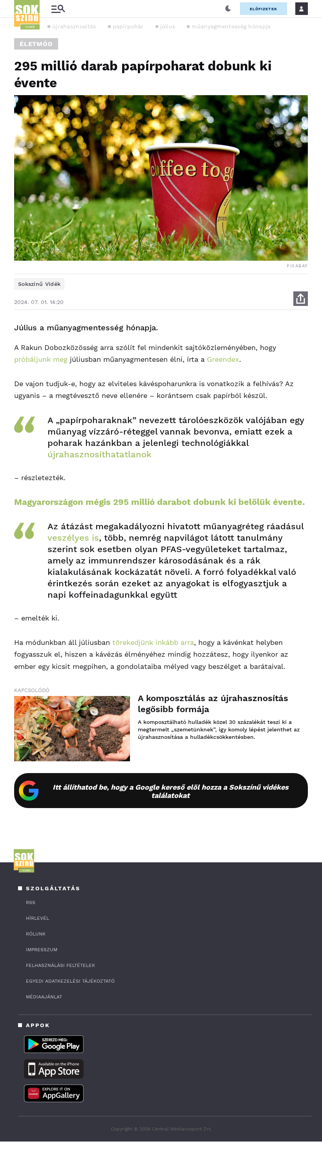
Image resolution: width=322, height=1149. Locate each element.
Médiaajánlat (44, 997)
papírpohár (128, 26)
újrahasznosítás (74, 26)
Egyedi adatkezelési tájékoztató (70, 981)
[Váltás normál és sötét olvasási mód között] (228, 8)
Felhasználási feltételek (60, 965)
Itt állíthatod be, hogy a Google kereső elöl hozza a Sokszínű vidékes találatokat (171, 791)
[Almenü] (58, 9)
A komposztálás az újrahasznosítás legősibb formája (213, 703)
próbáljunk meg (41, 359)
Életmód (36, 44)
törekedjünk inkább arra (153, 642)
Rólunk (36, 934)
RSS (30, 902)
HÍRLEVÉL (37, 918)
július (168, 26)
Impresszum (41, 949)
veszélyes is (73, 538)
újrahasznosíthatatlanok (100, 454)
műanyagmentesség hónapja (231, 26)
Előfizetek (263, 9)
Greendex (223, 359)
